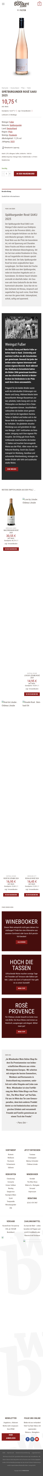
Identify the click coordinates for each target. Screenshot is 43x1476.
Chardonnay (11, 1179)
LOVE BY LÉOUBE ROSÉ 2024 (32, 676)
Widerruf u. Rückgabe (32, 1185)
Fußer (29, 88)
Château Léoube (32, 1164)
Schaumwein (11, 1164)
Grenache (11, 1182)
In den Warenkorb (25, 174)
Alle (11, 1208)
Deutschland (15, 88)
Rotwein (10, 1154)
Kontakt (32, 1179)
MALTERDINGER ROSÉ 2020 (11, 531)
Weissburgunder (10, 1205)
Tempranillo (11, 1201)
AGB (4, 1453)
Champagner (32, 1158)
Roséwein (10, 1161)
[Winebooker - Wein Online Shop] (21, 4)
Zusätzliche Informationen (11, 196)
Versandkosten (26, 111)
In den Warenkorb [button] (11, 549)
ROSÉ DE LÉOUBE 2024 (11, 878)
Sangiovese (11, 1192)
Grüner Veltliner (11, 1185)
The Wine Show (32, 1182)
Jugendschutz (36, 1453)
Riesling (10, 1188)
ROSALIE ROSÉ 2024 (32, 878)
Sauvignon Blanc (10, 1195)
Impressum (32, 1192)
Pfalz (23, 88)
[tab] (21, 191)
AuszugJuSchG (31, 1465)
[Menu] (3, 4)
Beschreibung (6, 191)
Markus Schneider (32, 1161)
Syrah (11, 1198)
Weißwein (11, 1158)
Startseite (5, 88)
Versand (32, 1188)
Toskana (32, 1154)
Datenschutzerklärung (23, 1453)
